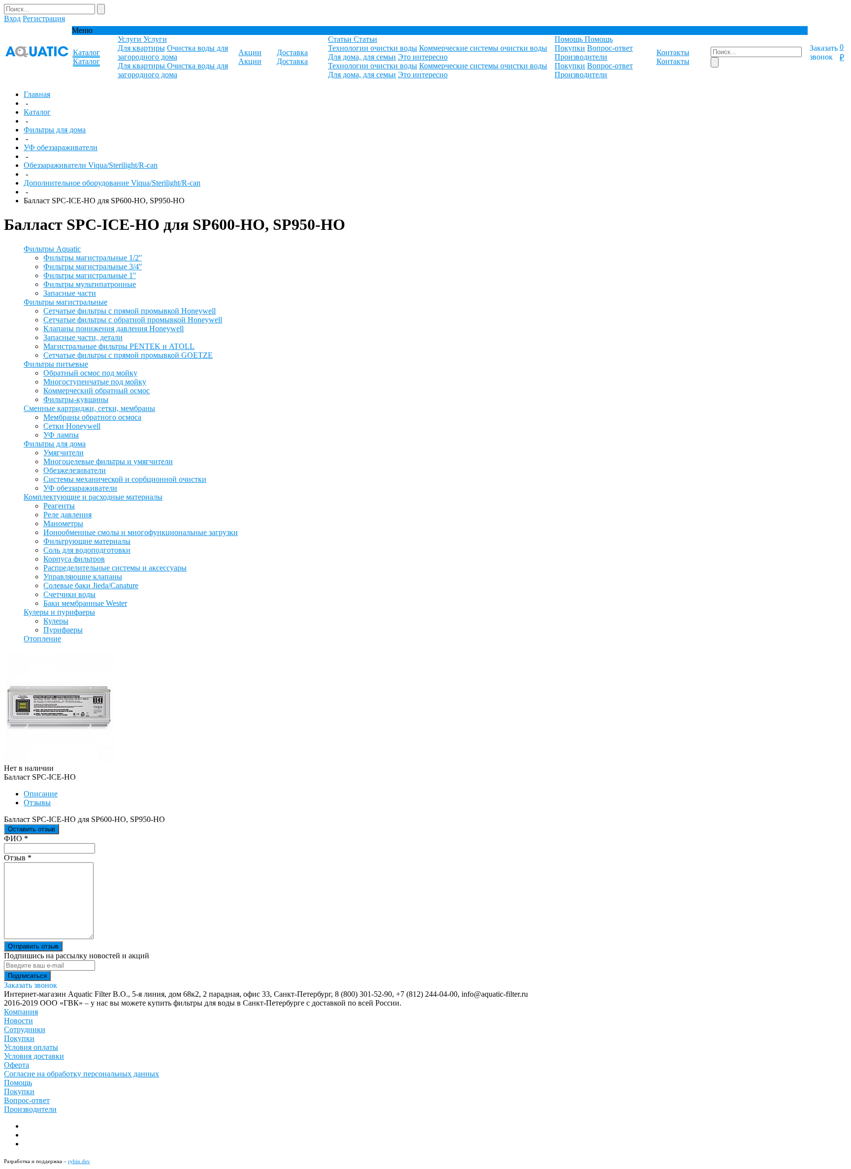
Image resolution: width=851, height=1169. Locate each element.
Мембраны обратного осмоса (92, 417)
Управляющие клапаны (82, 576)
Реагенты (59, 506)
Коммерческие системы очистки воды (483, 48)
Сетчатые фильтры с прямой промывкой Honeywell (129, 311)
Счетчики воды (69, 594)
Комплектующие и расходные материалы (93, 497)
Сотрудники (24, 1029)
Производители (581, 57)
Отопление (42, 638)
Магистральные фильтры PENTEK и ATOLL (119, 346)
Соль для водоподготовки (87, 550)
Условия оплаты (31, 1047)
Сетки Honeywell (71, 426)
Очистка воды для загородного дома (173, 52)
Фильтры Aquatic (52, 249)
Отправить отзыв (33, 946)
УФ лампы (61, 435)
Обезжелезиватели (74, 470)
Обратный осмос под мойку (90, 373)
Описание (41, 794)
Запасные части (69, 293)
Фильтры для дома (55, 130)
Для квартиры (141, 48)
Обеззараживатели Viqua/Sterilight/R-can (91, 165)
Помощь (18, 1082)
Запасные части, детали (83, 337)
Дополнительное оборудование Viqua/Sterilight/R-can (112, 183)
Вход (12, 18)
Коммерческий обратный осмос (96, 390)
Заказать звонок (824, 52)
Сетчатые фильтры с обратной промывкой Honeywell (132, 320)
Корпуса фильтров (74, 559)
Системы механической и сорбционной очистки (124, 479)
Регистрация (44, 18)
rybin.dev (79, 1161)
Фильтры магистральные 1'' (89, 275)
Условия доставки (34, 1056)
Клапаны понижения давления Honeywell (113, 328)
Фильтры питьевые (56, 364)
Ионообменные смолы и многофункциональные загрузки (140, 532)
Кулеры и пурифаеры (59, 612)
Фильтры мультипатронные (89, 284)
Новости (18, 1020)
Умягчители (63, 452)
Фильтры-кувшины (75, 399)
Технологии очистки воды (372, 48)
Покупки (570, 48)
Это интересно (423, 57)
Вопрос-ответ (610, 48)
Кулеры (55, 621)
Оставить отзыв (31, 829)
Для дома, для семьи (362, 57)
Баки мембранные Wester (85, 603)
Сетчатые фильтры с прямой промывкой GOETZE (128, 355)
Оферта (16, 1065)
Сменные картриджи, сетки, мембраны (89, 408)
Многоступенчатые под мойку (94, 382)
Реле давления (67, 514)
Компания (21, 1012)
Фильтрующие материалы (87, 541)
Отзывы (37, 802)
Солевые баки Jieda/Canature (90, 585)
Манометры (63, 523)
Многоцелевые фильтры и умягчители (108, 461)
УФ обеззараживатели (61, 147)
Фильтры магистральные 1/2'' (92, 257)
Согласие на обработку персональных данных (81, 1074)
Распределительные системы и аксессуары (115, 568)
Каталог (37, 112)
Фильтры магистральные (65, 302)
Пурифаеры (63, 630)
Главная (37, 94)
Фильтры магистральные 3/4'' (92, 266)
